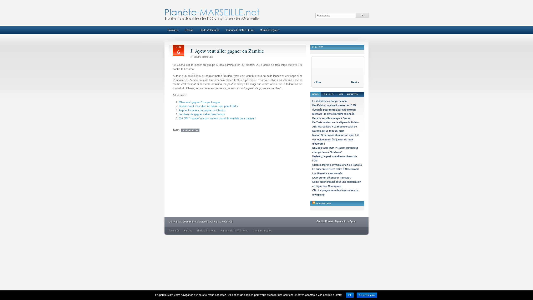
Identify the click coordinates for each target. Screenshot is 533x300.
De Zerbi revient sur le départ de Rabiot (335, 122)
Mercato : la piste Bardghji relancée (333, 113)
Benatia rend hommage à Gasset (331, 118)
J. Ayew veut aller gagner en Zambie (227, 51)
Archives (352, 94)
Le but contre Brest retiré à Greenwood (335, 169)
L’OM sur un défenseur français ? (331, 177)
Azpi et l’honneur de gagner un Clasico (202, 110)
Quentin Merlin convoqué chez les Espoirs (337, 165)
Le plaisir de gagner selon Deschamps (202, 114)
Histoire (189, 30)
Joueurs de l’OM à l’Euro (240, 30)
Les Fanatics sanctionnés (327, 173)
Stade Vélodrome (209, 30)
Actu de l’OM (323, 203)
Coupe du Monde (203, 57)
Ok (349, 295)
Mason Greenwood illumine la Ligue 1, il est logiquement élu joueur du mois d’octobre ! (335, 139)
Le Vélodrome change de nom (329, 101)
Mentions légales (269, 30)
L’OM (340, 94)
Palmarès (173, 30)
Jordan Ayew (190, 130)
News (315, 94)
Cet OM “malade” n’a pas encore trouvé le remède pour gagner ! (217, 118)
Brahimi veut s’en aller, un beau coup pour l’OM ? (208, 106)
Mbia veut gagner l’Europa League (199, 102)
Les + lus (328, 94)
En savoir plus (367, 295)
